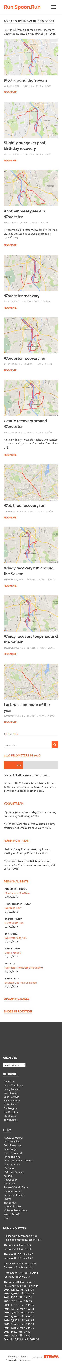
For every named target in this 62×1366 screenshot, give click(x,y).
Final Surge (10, 1149)
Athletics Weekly (13, 1137)
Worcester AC (12, 1213)
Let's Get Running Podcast (19, 1160)
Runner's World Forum (16, 1187)
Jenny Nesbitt (12, 1089)
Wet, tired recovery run (24, 505)
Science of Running (14, 1194)
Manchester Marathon (17, 892)
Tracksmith (10, 1202)
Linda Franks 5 (13, 952)
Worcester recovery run (25, 358)
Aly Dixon (9, 1081)
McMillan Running (14, 1171)
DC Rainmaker (12, 1141)
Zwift (7, 1217)
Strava (7, 1198)
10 (14, 733)
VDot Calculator (13, 1206)
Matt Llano (10, 1104)
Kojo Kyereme (12, 1100)
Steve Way (10, 1115)
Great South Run (14, 922)
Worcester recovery (22, 295)
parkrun (8, 1175)
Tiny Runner (10, 1119)
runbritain (9, 1183)
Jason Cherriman (13, 1085)
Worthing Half (13, 907)
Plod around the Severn (25, 80)
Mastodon (9, 1168)
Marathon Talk (12, 1164)
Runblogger (10, 1108)
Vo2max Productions (15, 1210)
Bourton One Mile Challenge (21, 982)
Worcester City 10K (16, 937)
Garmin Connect (13, 1152)
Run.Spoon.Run (22, 7)
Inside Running (12, 1156)
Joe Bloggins (11, 1092)
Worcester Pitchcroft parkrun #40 (24, 967)
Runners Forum (12, 1191)
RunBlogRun (11, 1111)
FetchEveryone (12, 1145)
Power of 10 (11, 1179)
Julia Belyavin (11, 1096)
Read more (10, 92)
